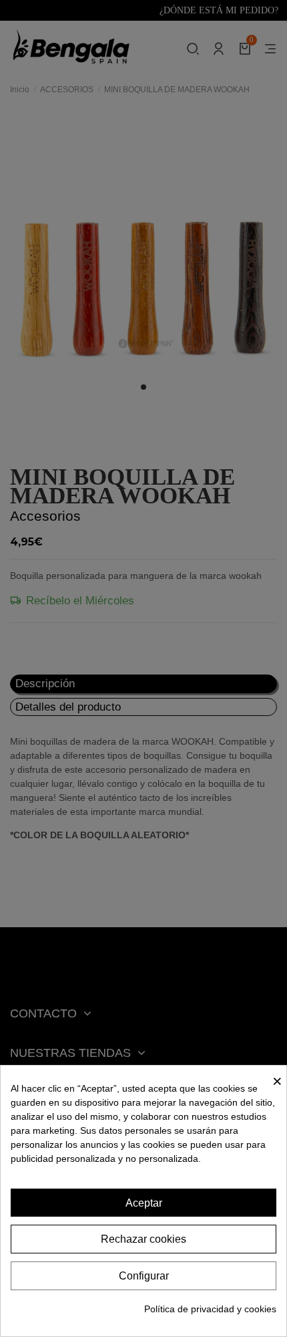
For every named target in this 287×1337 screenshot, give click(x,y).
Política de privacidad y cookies (210, 1309)
